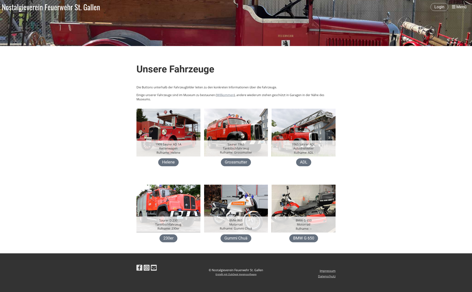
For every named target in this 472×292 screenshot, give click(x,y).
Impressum (328, 271)
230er (168, 238)
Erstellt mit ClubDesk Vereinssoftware (236, 274)
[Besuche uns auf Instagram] (147, 268)
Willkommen (225, 95)
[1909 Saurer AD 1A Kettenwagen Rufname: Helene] (168, 132)
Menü (460, 7)
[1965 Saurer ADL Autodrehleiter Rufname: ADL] (304, 132)
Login (439, 7)
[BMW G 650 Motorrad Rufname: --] (304, 208)
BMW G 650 (303, 238)
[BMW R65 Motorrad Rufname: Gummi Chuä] (236, 208)
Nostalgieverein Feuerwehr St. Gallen (51, 7)
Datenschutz (327, 276)
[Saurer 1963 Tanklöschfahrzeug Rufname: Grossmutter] (236, 132)
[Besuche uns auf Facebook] (139, 268)
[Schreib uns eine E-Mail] (154, 268)
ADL (303, 162)
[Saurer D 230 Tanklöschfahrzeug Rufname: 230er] (168, 208)
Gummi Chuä (235, 238)
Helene (168, 162)
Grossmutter (236, 162)
